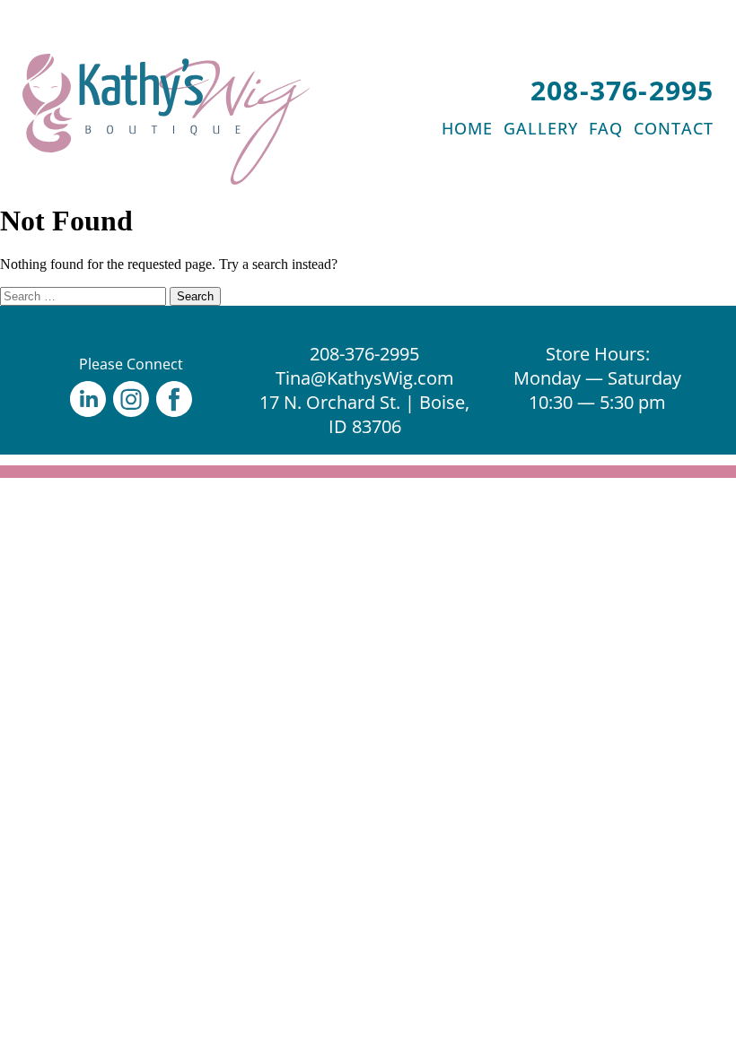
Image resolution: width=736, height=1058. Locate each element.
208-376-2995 (622, 90)
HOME (467, 128)
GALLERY (541, 128)
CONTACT (674, 128)
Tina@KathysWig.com (365, 378)
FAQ (606, 128)
